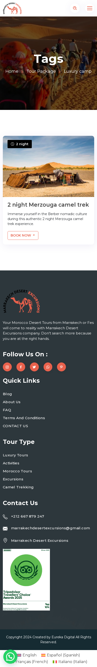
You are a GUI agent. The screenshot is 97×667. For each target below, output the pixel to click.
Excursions (13, 479)
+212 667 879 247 (27, 516)
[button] (10, 657)
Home (11, 71)
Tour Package (41, 71)
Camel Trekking (18, 487)
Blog (7, 394)
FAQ (7, 410)
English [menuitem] (29, 655)
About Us (11, 402)
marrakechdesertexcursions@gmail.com (50, 528)
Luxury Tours (15, 455)
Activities (11, 463)
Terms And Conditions (24, 418)
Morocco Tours (17, 471)
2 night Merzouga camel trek (48, 204)
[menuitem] (27, 655)
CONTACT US (15, 426)
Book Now (21, 235)
